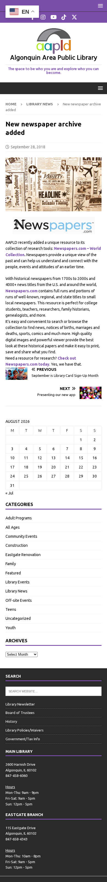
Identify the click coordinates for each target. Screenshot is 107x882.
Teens (10, 609)
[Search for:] (53, 691)
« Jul (9, 493)
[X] (74, 17)
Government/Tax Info (22, 739)
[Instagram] (43, 17)
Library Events (17, 582)
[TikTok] (64, 17)
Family (10, 564)
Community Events (21, 536)
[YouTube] (53, 17)
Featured (13, 573)
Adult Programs (18, 518)
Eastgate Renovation (23, 555)
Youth (10, 628)
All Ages (12, 527)
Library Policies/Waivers (24, 730)
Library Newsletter (20, 704)
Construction (16, 545)
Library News (16, 591)
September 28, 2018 (28, 147)
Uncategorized (18, 618)
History (11, 721)
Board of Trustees (20, 713)
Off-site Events (18, 600)
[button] (99, 5)
